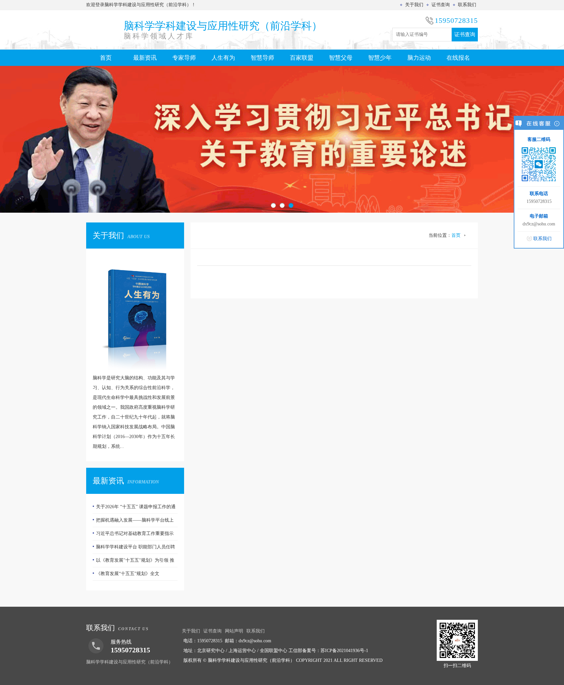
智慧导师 (262, 57)
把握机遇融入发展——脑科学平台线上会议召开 (133, 522)
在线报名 (458, 57)
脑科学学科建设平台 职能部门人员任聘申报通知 (134, 549)
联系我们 (467, 4)
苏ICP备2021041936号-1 (344, 650)
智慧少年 (380, 57)
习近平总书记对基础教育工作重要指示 (135, 533)
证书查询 (440, 4)
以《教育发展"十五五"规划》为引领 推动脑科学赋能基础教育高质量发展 (133, 562)
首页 (106, 57)
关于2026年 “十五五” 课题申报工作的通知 (134, 508)
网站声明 (234, 631)
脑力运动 (419, 57)
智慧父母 (340, 57)
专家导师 (184, 57)
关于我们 (414, 4)
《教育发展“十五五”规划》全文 (127, 573)
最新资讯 (145, 57)
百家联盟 (301, 57)
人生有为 (223, 57)
